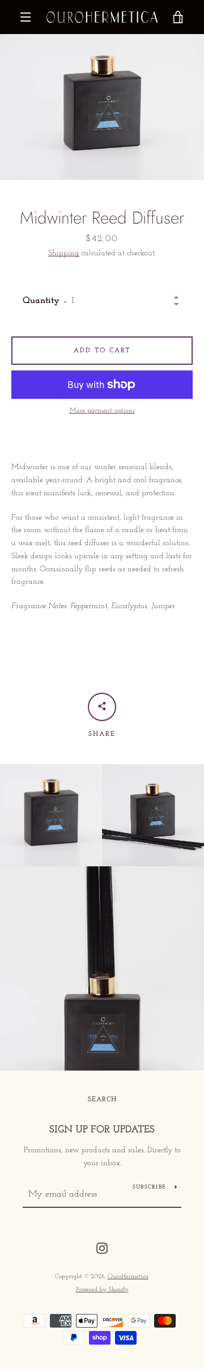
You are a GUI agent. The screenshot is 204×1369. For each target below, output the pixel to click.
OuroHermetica (128, 1277)
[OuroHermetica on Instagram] (102, 1248)
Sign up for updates (102, 1130)
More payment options (102, 410)
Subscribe (149, 1187)
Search (102, 1099)
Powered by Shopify (102, 1290)
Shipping (63, 253)
